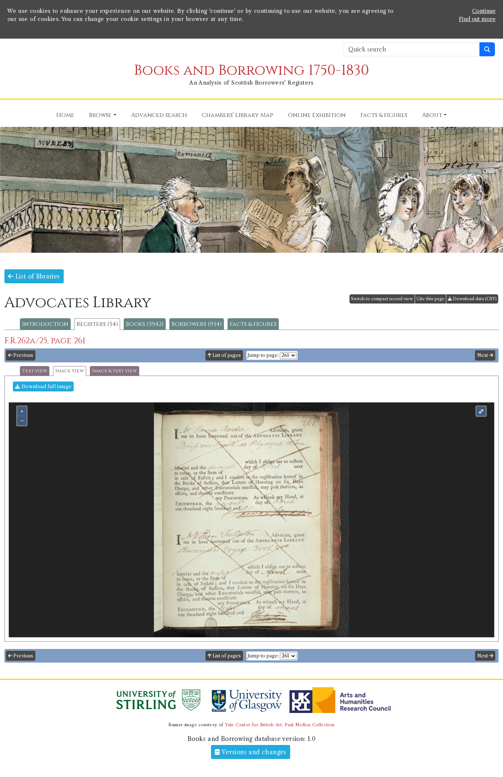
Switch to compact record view (382, 298)
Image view (69, 371)
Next (483, 355)
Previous (22, 355)
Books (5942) (144, 324)
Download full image (45, 386)
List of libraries (36, 276)
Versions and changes (253, 752)
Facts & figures (253, 324)
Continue (484, 11)
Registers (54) (97, 324)
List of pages (226, 355)
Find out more (477, 19)
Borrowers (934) (197, 324)
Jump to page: (263, 355)
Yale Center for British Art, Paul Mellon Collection (279, 724)
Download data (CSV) (474, 298)
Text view (34, 371)
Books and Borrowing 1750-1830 (251, 70)
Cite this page (430, 298)
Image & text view (114, 371)
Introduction (45, 324)
